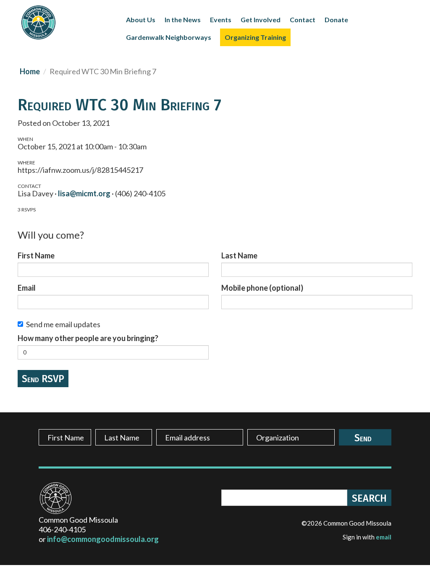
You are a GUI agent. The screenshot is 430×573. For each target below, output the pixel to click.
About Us (140, 19)
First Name (36, 255)
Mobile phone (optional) (262, 287)
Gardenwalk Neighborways (168, 37)
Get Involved (261, 19)
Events (220, 19)
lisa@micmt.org (84, 193)
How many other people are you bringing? (88, 338)
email (383, 537)
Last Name (239, 255)
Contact (302, 19)
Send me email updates (63, 324)
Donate (336, 19)
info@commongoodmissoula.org (103, 539)
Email (27, 287)
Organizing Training (255, 37)
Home (30, 71)
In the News (183, 19)
